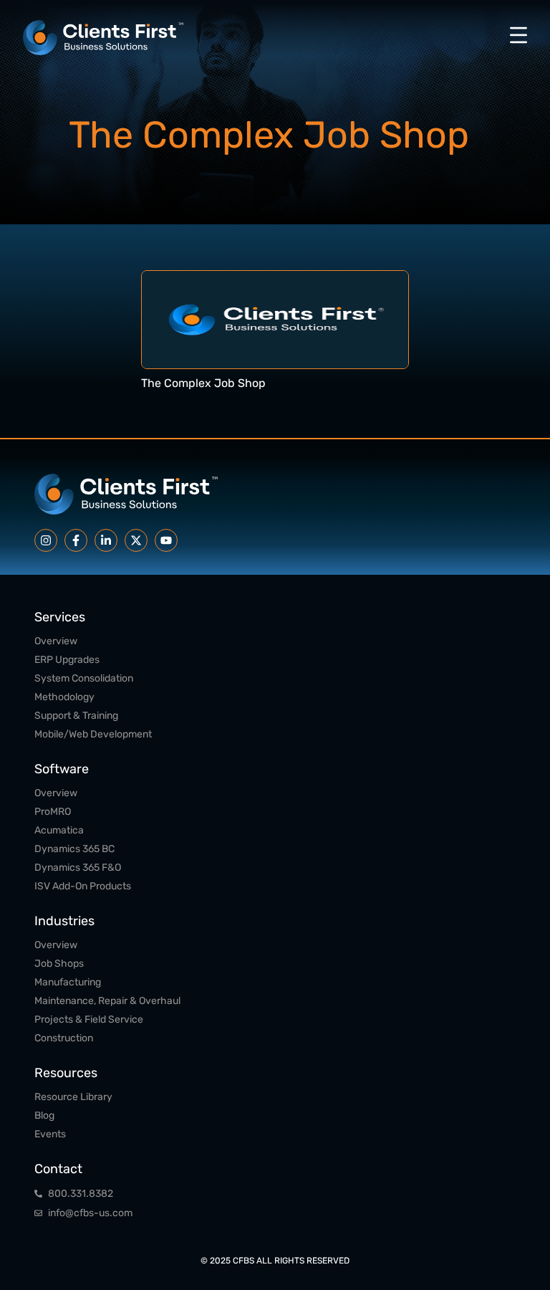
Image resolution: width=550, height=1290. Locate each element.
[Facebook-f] (75, 540)
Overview (55, 641)
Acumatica (59, 830)
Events (50, 1134)
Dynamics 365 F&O (77, 867)
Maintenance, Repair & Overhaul (107, 1001)
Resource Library (73, 1097)
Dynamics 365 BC (74, 849)
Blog (44, 1115)
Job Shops (59, 963)
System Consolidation (83, 678)
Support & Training (76, 716)
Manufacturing (67, 982)
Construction (63, 1038)
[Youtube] (166, 540)
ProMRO (52, 812)
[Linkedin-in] (106, 540)
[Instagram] (45, 540)
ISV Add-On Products (82, 886)
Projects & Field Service (88, 1019)
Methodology (64, 697)
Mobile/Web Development (93, 734)
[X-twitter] (136, 540)
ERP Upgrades (67, 660)
